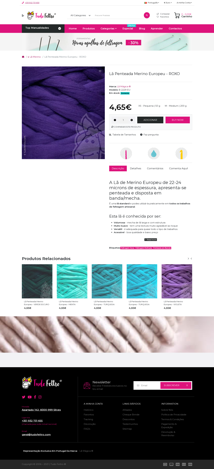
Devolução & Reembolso (168, 434)
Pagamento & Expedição (169, 426)
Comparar (165, 14)
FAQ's (87, 428)
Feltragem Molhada (144, 248)
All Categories (78, 15)
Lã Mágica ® (124, 86)
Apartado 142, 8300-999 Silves (41, 409)
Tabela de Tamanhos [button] (124, 134)
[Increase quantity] (131, 120)
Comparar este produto (127, 127)
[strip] (190, 464)
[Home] (23, 56)
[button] (151, 2)
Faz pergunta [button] (151, 134)
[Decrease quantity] (115, 120)
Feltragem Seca (127, 248)
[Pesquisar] (147, 15)
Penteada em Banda (162, 248)
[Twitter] (23, 397)
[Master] (171, 464)
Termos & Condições (172, 419)
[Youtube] (29, 397)
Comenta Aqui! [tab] (178, 168)
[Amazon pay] (164, 464)
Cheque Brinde (131, 414)
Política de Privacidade (173, 414)
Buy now (178, 120)
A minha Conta (93, 404)
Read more (151, 240)
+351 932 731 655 (32, 2)
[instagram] (40, 397)
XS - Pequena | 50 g (149, 105)
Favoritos (164, 17)
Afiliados (127, 410)
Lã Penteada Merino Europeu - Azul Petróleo (175, 303)
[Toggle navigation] (59, 28)
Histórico (88, 410)
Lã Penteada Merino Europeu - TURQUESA (104, 303)
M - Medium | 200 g (175, 105)
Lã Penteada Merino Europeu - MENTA (33, 303)
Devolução (90, 424)
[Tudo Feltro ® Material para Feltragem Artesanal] (49, 383)
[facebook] (35, 397)
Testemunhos (130, 424)
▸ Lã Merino (34, 56)
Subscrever (171, 385)
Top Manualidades (37, 27)
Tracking (88, 419)
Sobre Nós (167, 410)
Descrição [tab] (118, 168)
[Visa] (178, 464)
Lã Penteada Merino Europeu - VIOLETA (138, 303)
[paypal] (184, 464)
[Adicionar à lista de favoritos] (100, 71)
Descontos (129, 419)
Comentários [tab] (155, 168)
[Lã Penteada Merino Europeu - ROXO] (63, 112)
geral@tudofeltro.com (36, 434)
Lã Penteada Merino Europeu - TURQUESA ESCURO (69, 303)
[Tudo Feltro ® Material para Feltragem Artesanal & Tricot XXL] (41, 15)
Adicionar (150, 120)
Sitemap (127, 428)
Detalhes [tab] (135, 168)
